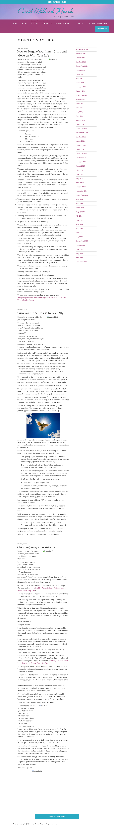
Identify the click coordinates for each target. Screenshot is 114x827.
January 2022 (81, 149)
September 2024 (82, 66)
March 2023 (80, 120)
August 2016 (80, 245)
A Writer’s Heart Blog (97, 23)
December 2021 (81, 154)
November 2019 (81, 191)
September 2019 (82, 195)
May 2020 (79, 179)
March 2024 (80, 83)
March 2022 (80, 141)
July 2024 (79, 74)
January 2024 (81, 91)
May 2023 (79, 112)
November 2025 (82, 49)
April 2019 (79, 204)
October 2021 (81, 158)
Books (24, 23)
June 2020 (79, 174)
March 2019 (80, 208)
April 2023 (79, 116)
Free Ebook (102, 29)
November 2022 (82, 133)
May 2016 (79, 254)
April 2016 (79, 258)
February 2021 (81, 162)
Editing (46, 23)
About (80, 23)
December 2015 (81, 262)
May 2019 (79, 199)
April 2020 (80, 183)
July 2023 (79, 104)
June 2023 (79, 108)
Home (14, 23)
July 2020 (79, 170)
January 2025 (81, 58)
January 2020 (81, 187)
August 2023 (80, 99)
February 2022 (81, 145)
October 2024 (81, 62)
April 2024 (79, 79)
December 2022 (82, 129)
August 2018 (80, 212)
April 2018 (79, 228)
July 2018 (79, 216)
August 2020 (80, 166)
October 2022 (81, 137)
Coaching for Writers (63, 23)
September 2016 (82, 241)
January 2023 (81, 124)
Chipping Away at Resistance (36, 547)
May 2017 (79, 237)
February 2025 (81, 54)
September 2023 (82, 95)
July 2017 (79, 233)
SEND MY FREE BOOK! (57, 2)
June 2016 (79, 249)
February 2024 (81, 87)
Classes (35, 23)
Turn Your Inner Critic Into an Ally (40, 313)
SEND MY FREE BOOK (57, 816)
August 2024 (80, 70)
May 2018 (79, 224)
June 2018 (79, 220)
